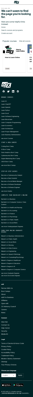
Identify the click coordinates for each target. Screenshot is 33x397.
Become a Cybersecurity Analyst (11, 175)
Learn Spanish (5, 107)
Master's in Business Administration (12, 236)
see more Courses (7, 138)
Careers (4, 309)
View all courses (24, 41)
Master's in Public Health (9, 239)
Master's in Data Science (9, 248)
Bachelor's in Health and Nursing (11, 207)
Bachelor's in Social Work (9, 223)
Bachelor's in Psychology (9, 216)
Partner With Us (7, 288)
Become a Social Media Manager (11, 181)
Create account (6, 33)
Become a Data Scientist (9, 178)
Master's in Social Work (8, 242)
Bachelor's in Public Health (9, 219)
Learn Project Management (10, 131)
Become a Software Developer (11, 184)
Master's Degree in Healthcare (11, 260)
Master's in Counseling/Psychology (12, 257)
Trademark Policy (7, 355)
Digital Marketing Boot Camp (10, 158)
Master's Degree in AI (8, 266)
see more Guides (6, 191)
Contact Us (5, 325)
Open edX (4, 303)
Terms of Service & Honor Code (12, 343)
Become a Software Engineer (10, 187)
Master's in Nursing (7, 245)
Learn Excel (5, 113)
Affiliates (4, 300)
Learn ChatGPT (6, 104)
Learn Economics (6, 125)
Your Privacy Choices (8, 365)
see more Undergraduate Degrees (12, 226)
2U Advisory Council (8, 306)
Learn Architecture (7, 128)
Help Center (5, 328)
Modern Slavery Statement (10, 359)
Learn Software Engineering (10, 116)
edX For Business (7, 297)
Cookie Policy (6, 349)
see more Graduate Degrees (10, 273)
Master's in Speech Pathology (10, 254)
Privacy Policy (6, 346)
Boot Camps (5, 291)
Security (4, 331)
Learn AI (4, 101)
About (3, 294)
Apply (20, 375)
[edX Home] (16, 85)
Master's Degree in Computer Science (13, 269)
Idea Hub (4, 322)
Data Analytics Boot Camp (9, 152)
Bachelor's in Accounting (9, 210)
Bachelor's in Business (8, 199)
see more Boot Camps (8, 165)
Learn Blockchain (6, 119)
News (3, 312)
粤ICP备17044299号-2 (23, 393)
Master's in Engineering (8, 251)
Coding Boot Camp (7, 146)
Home (3, 27)
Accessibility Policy (8, 352)
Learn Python (5, 110)
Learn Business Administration (10, 134)
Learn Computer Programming (11, 122)
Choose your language (8, 370)
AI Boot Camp (5, 149)
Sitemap (4, 362)
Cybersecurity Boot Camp (9, 155)
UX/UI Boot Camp (7, 161)
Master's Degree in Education (10, 263)
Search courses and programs (12, 30)
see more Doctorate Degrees (10, 275)
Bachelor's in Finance (8, 213)
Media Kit (4, 334)
